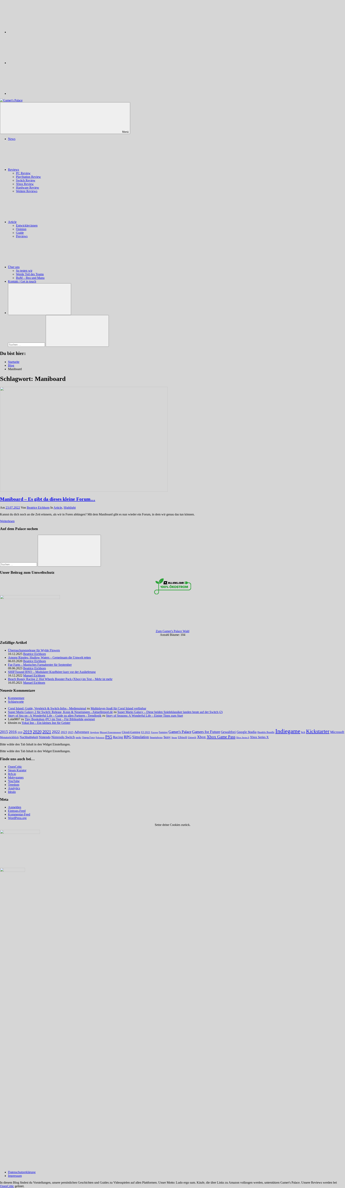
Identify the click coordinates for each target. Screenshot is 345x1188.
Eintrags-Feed (17, 810)
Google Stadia (247, 732)
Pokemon (100, 737)
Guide (20, 232)
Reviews (13, 169)
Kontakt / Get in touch (22, 281)
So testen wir (24, 270)
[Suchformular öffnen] (39, 299)
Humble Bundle (266, 732)
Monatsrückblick (9, 737)
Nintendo (45, 737)
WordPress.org (17, 818)
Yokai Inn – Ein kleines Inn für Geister (46, 722)
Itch (303, 732)
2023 (64, 732)
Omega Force (88, 737)
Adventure (81, 732)
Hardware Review (27, 187)
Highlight (70, 507)
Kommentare (16, 698)
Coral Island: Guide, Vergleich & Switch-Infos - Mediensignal (47, 708)
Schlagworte (16, 701)
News (11, 139)
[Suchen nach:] (27, 344)
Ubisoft (182, 737)
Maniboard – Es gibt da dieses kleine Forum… (47, 499)
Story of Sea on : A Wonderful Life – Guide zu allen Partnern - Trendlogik (54, 715)
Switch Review (25, 180)
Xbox (201, 737)
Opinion (21, 229)
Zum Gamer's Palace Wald (172, 631)
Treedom (13, 784)
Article (12, 222)
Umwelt (192, 737)
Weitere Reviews (26, 191)
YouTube (14, 781)
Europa (154, 732)
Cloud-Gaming (131, 732)
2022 (56, 732)
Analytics (14, 788)
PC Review (23, 173)
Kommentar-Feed (19, 814)
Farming (163, 732)
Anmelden (14, 807)
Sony (167, 737)
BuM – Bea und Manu (30, 277)
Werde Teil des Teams (30, 274)
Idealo (12, 792)
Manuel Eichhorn (34, 675)
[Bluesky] (38, 32)
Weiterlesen (7, 521)
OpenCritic (15, 766)
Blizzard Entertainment (110, 732)
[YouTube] (38, 93)
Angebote (94, 732)
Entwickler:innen (27, 225)
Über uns (14, 267)
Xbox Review (25, 184)
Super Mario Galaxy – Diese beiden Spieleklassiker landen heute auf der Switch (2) (170, 712)
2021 (46, 731)
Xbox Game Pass (221, 737)
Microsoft (337, 732)
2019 (27, 731)
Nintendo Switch (63, 737)
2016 (13, 732)
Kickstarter (317, 731)
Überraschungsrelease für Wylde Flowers (34, 650)
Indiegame (287, 731)
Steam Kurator (17, 770)
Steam (174, 737)
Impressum (15, 1175)
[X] (38, 62)
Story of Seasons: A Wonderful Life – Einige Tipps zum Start (144, 715)
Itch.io (12, 774)
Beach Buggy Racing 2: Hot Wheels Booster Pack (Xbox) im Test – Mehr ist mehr (60, 679)
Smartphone (156, 737)
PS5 (108, 736)
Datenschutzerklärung (22, 1172)
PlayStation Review (28, 176)
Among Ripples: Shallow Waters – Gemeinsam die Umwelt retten (49, 657)
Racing (118, 737)
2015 (4, 732)
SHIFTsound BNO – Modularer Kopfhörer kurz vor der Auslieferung (52, 672)
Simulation (140, 737)
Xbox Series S (242, 737)
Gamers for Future (206, 732)
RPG (127, 737)
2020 (37, 731)
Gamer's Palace (180, 732)
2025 (70, 732)
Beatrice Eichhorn (38, 507)
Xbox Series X (259, 737)
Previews (22, 236)
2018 (20, 732)
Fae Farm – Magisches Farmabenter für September (40, 664)
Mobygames (16, 777)
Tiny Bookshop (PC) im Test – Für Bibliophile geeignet (60, 719)
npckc (78, 737)
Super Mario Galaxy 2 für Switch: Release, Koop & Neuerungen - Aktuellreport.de (60, 712)
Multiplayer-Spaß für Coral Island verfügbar (118, 708)
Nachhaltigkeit (29, 737)
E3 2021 (145, 732)
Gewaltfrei (228, 732)
